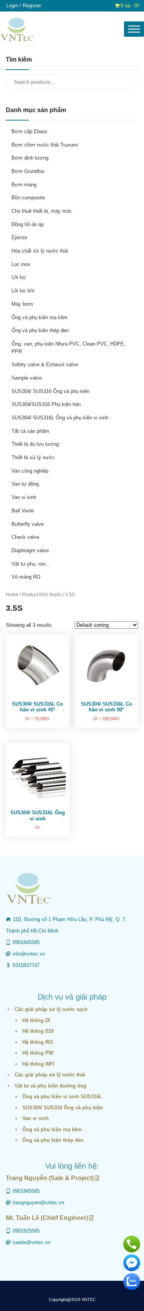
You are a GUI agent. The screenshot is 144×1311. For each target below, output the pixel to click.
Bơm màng (24, 185)
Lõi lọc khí (23, 291)
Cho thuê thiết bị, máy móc (42, 211)
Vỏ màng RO (26, 577)
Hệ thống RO (37, 1042)
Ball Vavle (23, 511)
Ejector (19, 237)
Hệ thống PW (37, 1053)
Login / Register (23, 5)
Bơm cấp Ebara (29, 131)
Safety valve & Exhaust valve (45, 364)
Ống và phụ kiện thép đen (40, 330)
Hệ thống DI (36, 1020)
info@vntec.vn (29, 954)
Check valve (25, 537)
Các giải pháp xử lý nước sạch (51, 1009)
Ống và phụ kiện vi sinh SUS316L (62, 1096)
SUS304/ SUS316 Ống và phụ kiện (50, 391)
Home (12, 594)
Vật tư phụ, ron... (31, 564)
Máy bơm (22, 304)
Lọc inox (21, 264)
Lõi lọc (19, 277)
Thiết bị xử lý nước (33, 457)
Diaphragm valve (30, 550)
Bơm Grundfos (28, 171)
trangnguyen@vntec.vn (38, 1202)
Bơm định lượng (30, 158)
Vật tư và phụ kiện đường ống (50, 1086)
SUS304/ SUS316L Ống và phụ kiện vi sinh (60, 418)
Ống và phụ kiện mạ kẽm (40, 317)
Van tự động (25, 484)
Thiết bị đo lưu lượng (35, 444)
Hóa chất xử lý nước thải (40, 251)
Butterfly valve (28, 524)
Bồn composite (28, 198)
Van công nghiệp (30, 471)
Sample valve (27, 378)
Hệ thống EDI (38, 1031)
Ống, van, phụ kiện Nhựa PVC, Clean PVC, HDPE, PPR (69, 347)
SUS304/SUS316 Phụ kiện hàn (46, 404)
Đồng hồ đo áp (28, 224)
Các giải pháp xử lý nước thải (50, 1075)
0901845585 (26, 942)
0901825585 (26, 1231)
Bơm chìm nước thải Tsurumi (45, 145)
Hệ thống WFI (38, 1064)
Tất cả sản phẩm (30, 431)
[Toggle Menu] (134, 29)
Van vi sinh (24, 497)
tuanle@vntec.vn (31, 1242)
